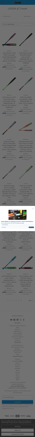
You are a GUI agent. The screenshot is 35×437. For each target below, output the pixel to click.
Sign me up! (31, 227)
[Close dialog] (33, 208)
